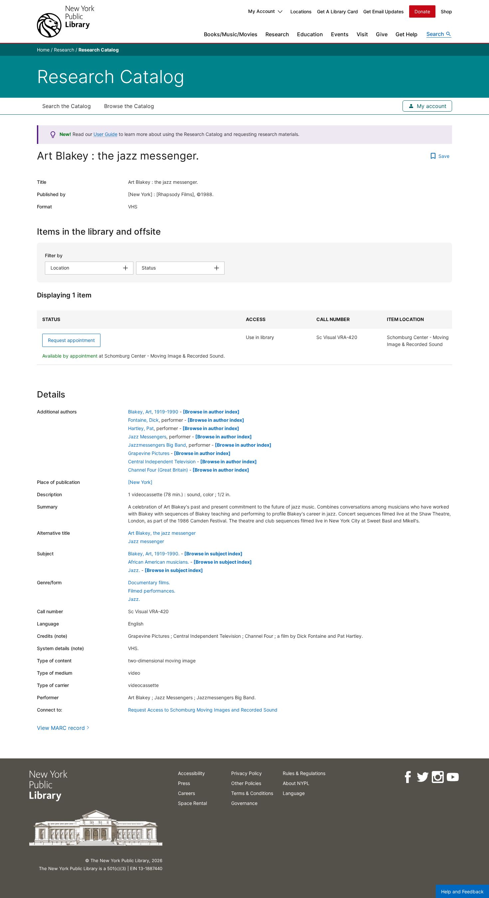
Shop (446, 11)
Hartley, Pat (141, 428)
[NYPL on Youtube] (452, 777)
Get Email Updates (383, 11)
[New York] (140, 482)
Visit (362, 34)
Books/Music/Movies (230, 34)
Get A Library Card (337, 11)
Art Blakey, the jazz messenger (162, 533)
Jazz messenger (146, 541)
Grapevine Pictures (148, 453)
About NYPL (296, 783)
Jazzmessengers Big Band (157, 445)
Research (277, 34)
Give (382, 34)
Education (310, 34)
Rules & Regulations (304, 773)
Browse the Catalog (129, 106)
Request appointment (71, 340)
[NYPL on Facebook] (407, 777)
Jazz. (134, 570)
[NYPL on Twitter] (422, 777)
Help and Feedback (462, 891)
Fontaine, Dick (143, 420)
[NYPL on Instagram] (437, 777)
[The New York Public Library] (65, 21)
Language (294, 793)
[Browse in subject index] (213, 553)
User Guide (105, 134)
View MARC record (61, 728)
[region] (244, 337)
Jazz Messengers (147, 436)
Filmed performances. (151, 591)
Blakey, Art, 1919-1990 (153, 411)
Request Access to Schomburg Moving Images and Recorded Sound (202, 710)
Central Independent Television (162, 461)
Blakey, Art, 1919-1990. (154, 553)
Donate (422, 11)
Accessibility (191, 773)
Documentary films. (149, 582)
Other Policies (246, 783)
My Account (261, 11)
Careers (186, 793)
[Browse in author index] (211, 411)
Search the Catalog (66, 106)
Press (184, 783)
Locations (301, 11)
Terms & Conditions (252, 793)
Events (340, 34)
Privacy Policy (246, 773)
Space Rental (192, 803)
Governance (244, 803)
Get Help (406, 34)
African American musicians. (158, 562)
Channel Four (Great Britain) (158, 470)
